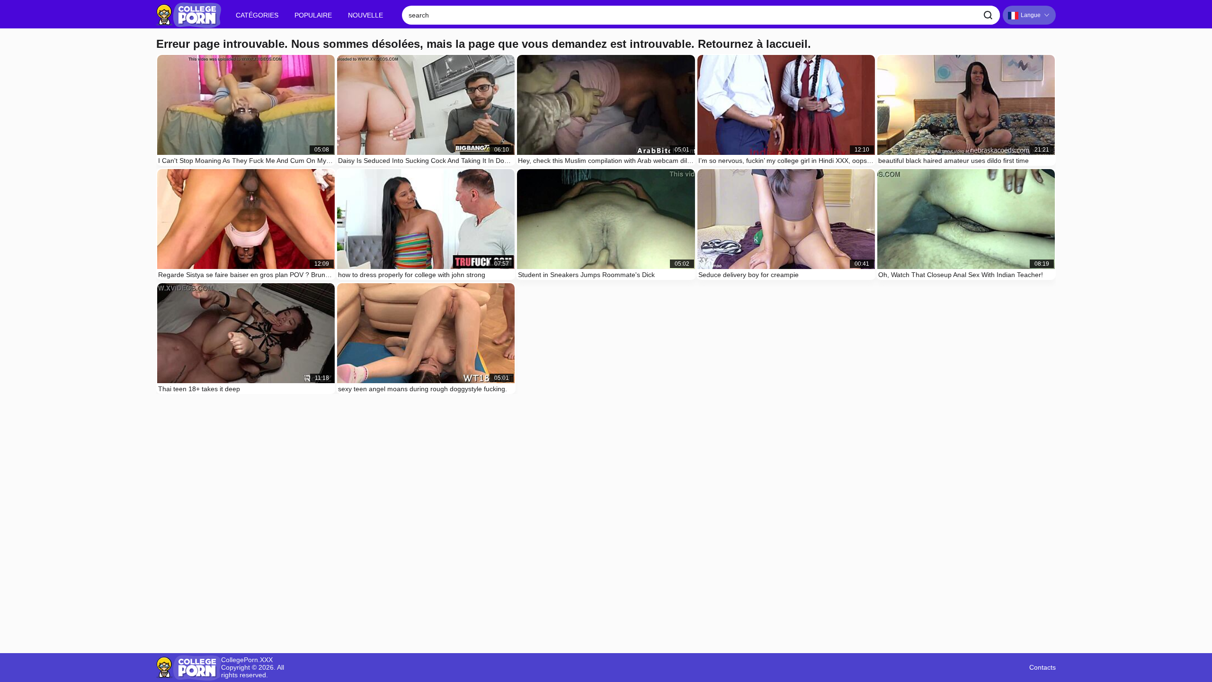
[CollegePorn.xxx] (188, 15)
